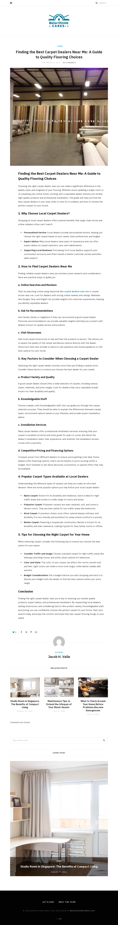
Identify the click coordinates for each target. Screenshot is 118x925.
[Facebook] (9, 182)
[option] (59, 818)
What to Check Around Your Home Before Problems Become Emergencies (93, 706)
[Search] (97, 3)
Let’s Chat (48, 902)
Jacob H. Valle (59, 656)
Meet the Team (67, 902)
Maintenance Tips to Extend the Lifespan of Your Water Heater (59, 704)
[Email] (9, 204)
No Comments (69, 63)
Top (60, 919)
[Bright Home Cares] (59, 21)
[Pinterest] (9, 197)
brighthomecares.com (82, 911)
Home (60, 46)
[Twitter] (9, 190)
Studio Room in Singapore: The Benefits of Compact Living (24, 704)
